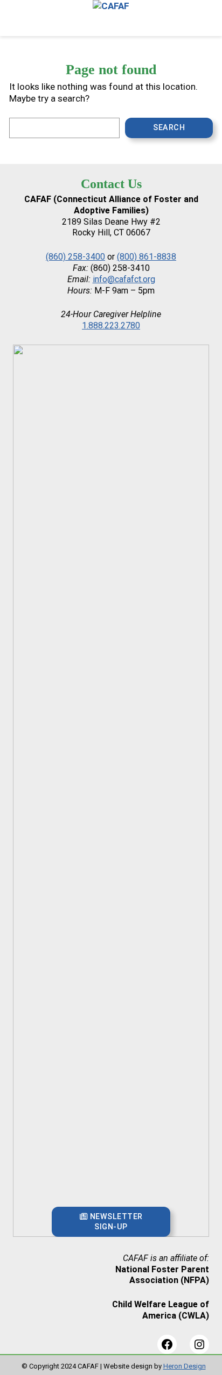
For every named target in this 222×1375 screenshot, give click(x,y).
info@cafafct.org (124, 279)
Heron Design (184, 1366)
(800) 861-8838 (146, 257)
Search (169, 127)
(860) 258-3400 (75, 257)
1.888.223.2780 (111, 325)
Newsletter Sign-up (115, 1221)
